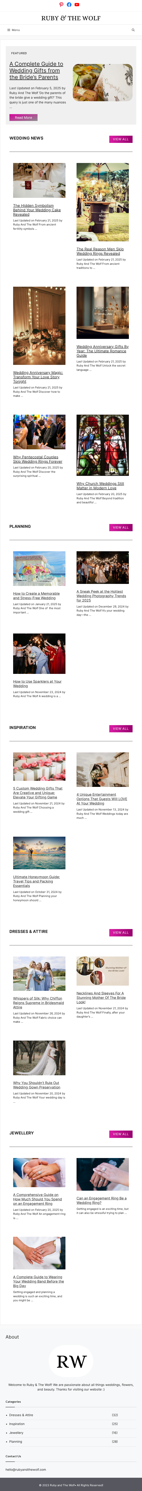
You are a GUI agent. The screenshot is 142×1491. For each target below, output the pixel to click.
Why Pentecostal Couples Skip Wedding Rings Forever (37, 459)
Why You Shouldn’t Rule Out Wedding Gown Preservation (36, 1085)
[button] (133, 30)
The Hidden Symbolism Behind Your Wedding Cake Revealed (37, 210)
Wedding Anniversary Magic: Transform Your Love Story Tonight (38, 377)
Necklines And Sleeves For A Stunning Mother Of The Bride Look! (101, 997)
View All (121, 139)
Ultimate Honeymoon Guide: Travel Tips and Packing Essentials (36, 881)
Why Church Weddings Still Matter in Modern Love (100, 485)
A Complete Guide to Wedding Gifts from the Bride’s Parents (36, 70)
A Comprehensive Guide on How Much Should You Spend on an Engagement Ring (37, 1199)
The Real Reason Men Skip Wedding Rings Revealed (100, 251)
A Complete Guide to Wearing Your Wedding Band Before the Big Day (38, 1281)
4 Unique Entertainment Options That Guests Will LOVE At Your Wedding (102, 799)
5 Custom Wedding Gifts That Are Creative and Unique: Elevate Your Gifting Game (37, 792)
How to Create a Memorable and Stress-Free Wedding (36, 595)
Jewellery (16, 1433)
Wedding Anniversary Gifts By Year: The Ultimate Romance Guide (103, 351)
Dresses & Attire (21, 1415)
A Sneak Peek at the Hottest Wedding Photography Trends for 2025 (101, 596)
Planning (15, 1441)
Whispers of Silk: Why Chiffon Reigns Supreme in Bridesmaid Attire (38, 1002)
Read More (23, 117)
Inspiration (17, 1424)
